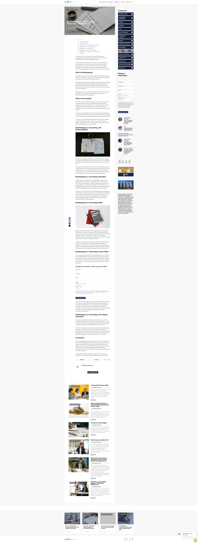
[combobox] (85, 273)
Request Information (88, 286)
